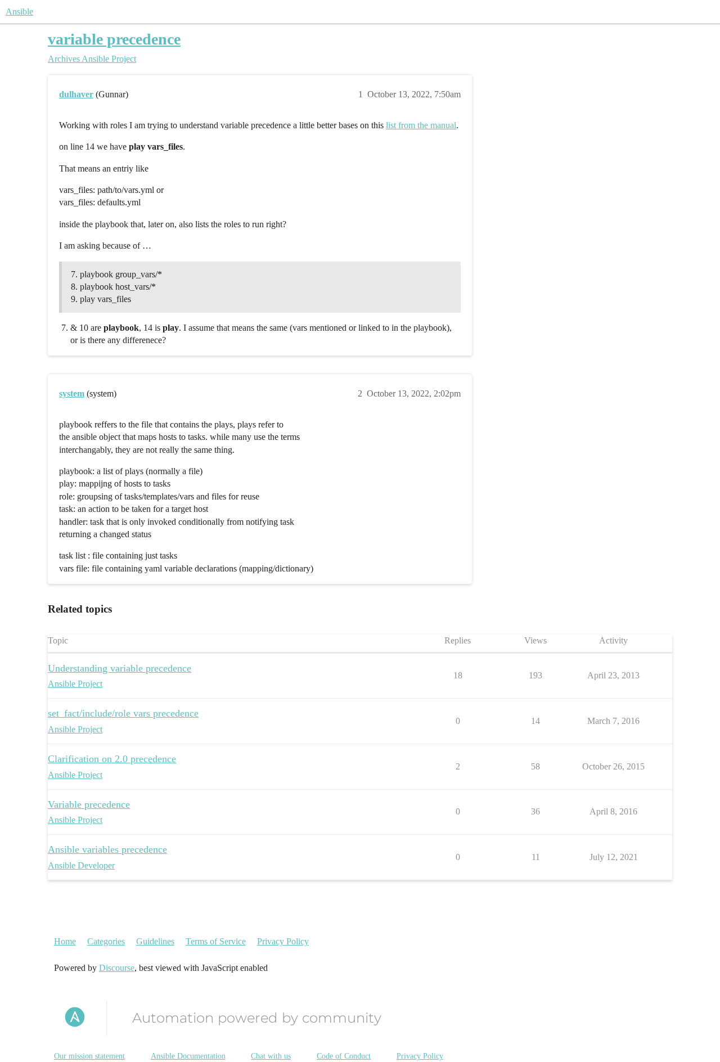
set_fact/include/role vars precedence (123, 713)
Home (65, 941)
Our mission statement (89, 1056)
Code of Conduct (344, 1056)
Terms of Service (216, 941)
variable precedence (114, 39)
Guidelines (155, 941)
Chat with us (271, 1056)
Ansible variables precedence (107, 849)
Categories (106, 941)
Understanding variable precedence (119, 668)
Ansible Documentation (188, 1056)
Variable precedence (89, 804)
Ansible (19, 11)
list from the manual (421, 125)
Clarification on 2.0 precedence (112, 758)
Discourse (116, 968)
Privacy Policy (283, 941)
